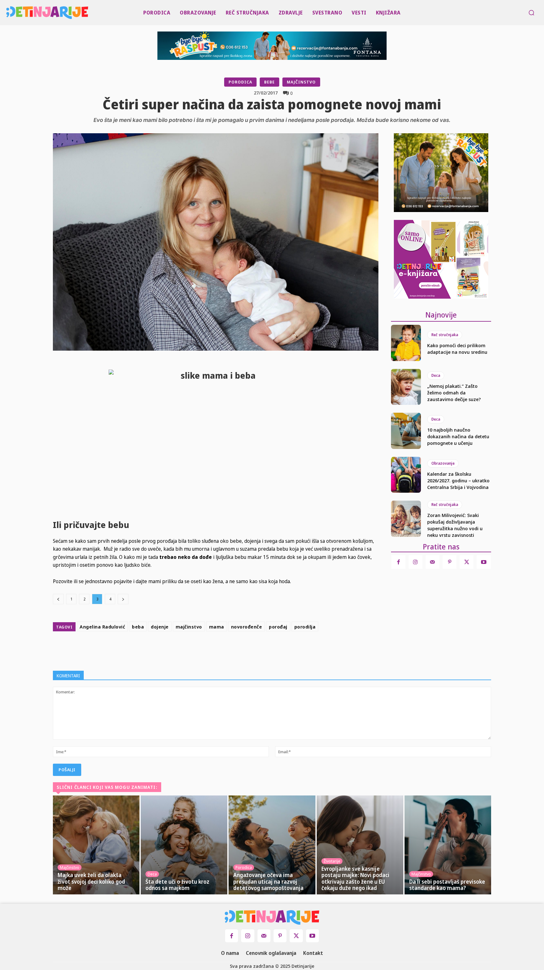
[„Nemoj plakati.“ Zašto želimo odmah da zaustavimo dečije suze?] (406, 387)
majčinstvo (189, 626)
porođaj (278, 626)
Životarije (332, 861)
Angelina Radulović (102, 626)
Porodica (240, 82)
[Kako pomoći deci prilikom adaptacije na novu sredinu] (406, 343)
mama (216, 626)
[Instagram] (415, 562)
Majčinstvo (301, 82)
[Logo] (8, 12)
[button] (531, 12)
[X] (228, 649)
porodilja (305, 626)
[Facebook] (214, 649)
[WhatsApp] (257, 649)
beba (138, 626)
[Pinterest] (243, 649)
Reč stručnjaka (444, 334)
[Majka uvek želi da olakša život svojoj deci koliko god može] (96, 844)
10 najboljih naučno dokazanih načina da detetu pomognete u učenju (458, 436)
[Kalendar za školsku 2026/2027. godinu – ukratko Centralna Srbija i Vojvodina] (406, 475)
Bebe (269, 82)
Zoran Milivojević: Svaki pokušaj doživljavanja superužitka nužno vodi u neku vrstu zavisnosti (455, 525)
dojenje (160, 626)
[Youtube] (483, 562)
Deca (435, 375)
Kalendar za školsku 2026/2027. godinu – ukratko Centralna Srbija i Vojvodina (458, 480)
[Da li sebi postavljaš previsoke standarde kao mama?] (448, 844)
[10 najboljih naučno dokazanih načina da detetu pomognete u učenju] (406, 431)
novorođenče (246, 626)
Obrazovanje (443, 463)
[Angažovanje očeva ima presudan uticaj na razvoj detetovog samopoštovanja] (272, 844)
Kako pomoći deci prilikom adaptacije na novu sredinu (457, 348)
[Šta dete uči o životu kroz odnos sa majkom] (184, 844)
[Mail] (432, 562)
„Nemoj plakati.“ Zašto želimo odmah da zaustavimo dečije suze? (454, 392)
